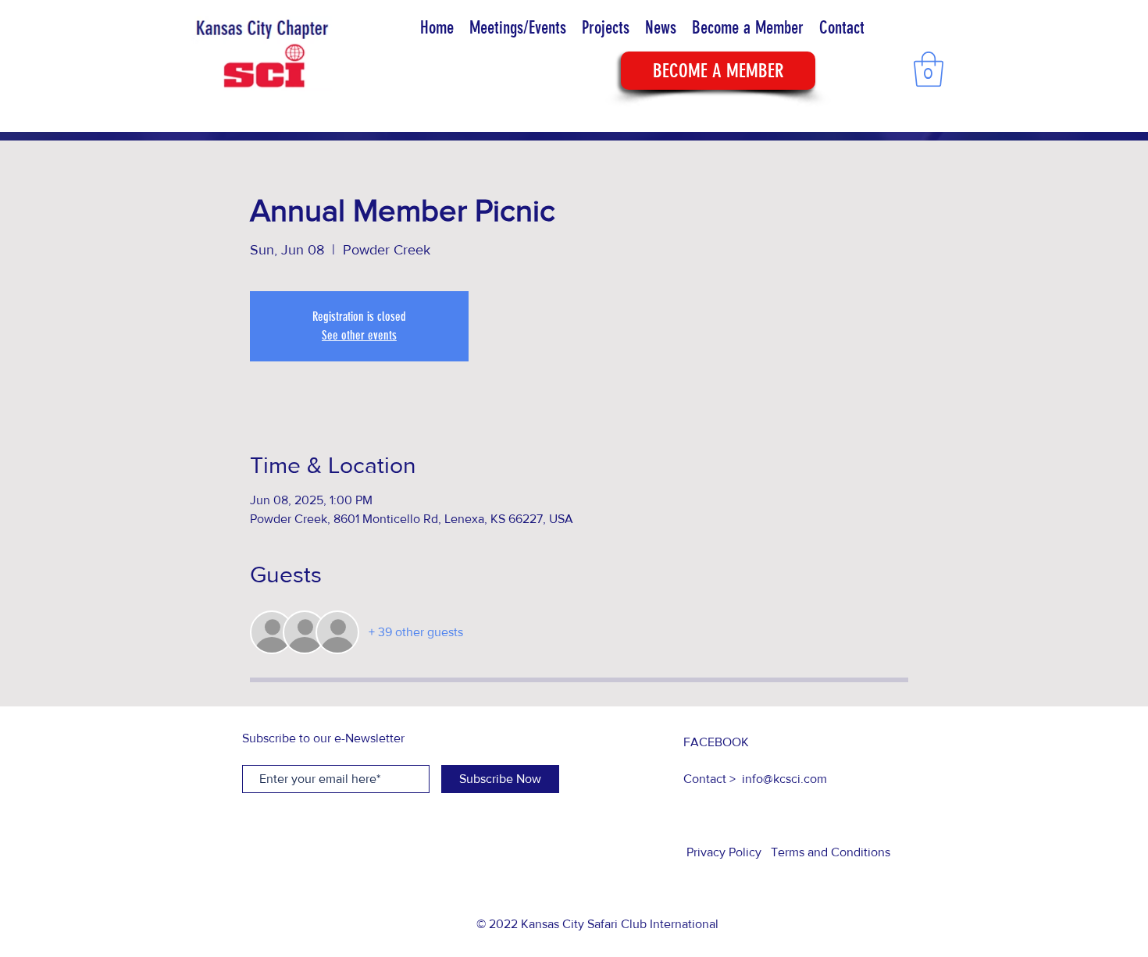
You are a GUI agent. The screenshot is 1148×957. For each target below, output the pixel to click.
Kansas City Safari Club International (619, 923)
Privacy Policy (725, 852)
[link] (928, 69)
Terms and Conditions (830, 852)
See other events (359, 335)
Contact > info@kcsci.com (755, 778)
